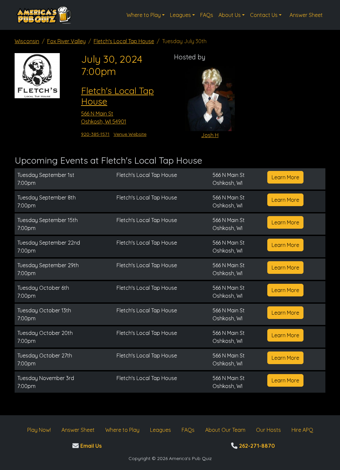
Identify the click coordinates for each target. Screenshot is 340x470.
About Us (229, 15)
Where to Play (144, 15)
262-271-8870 (256, 445)
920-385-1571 (95, 134)
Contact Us (264, 15)
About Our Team (225, 430)
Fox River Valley (66, 41)
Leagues (180, 15)
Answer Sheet (306, 15)
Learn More (285, 177)
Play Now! (39, 430)
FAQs (206, 15)
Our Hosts (268, 430)
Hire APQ (302, 430)
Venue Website (130, 134)
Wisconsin (27, 41)
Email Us (90, 445)
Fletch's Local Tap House (124, 41)
